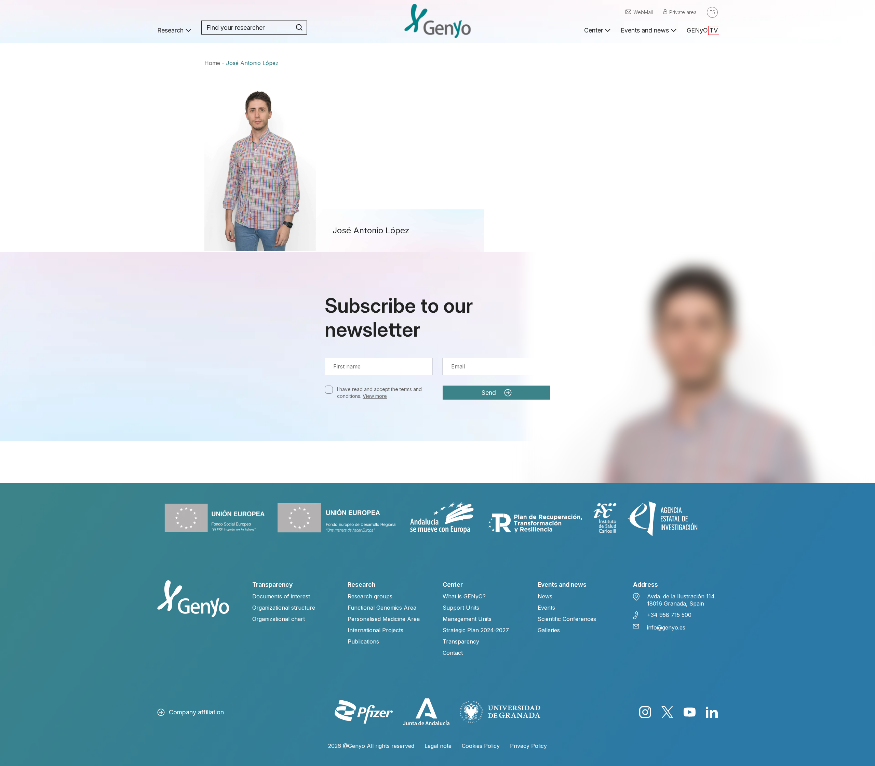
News (545, 596)
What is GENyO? (464, 596)
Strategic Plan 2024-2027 (476, 630)
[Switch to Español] (712, 12)
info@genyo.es (666, 627)
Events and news (645, 30)
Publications (363, 641)
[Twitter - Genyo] (667, 712)
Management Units (467, 618)
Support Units (461, 607)
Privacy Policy (528, 745)
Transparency (461, 641)
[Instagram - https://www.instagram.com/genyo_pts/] (645, 712)
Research (170, 30)
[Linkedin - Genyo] (712, 712)
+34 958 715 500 (669, 614)
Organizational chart (278, 618)
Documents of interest (281, 596)
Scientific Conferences (567, 618)
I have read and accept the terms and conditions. (379, 392)
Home (212, 63)
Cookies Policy (481, 745)
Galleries (549, 630)
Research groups (370, 596)
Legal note (438, 745)
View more (375, 396)
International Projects (375, 630)
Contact (453, 652)
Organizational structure (283, 607)
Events (546, 607)
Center (593, 30)
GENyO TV (702, 30)
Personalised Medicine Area (384, 618)
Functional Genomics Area (382, 607)
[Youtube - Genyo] (690, 712)
